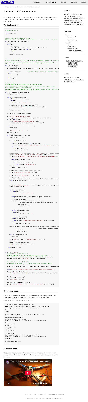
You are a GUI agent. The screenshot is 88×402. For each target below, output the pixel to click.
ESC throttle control (72, 41)
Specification (37, 2)
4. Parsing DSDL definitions (74, 50)
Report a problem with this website (55, 394)
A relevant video (72, 66)
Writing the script (72, 62)
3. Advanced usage (72, 48)
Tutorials (67, 43)
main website (80, 24)
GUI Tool (63, 2)
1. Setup (69, 45)
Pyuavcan (16, 7)
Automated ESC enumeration (74, 60)
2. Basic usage (71, 47)
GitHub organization (40, 394)
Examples (74, 2)
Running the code (73, 64)
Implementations (51, 2)
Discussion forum (28, 394)
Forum (84, 2)
